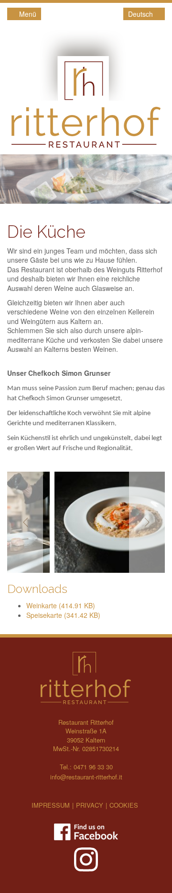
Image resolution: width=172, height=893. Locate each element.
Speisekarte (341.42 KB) (63, 615)
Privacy (89, 805)
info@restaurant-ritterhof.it (86, 776)
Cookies (123, 805)
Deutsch (141, 14)
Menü (26, 14)
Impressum (51, 805)
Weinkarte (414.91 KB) (60, 605)
